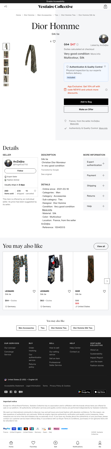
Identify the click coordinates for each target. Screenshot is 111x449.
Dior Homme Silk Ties (82, 328)
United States (28, 432)
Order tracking (32, 349)
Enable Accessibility (55, 1)
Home (18, 15)
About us (94, 349)
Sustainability (96, 353)
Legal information (33, 385)
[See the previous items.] (4, 281)
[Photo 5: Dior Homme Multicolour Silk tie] (6, 78)
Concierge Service (9, 353)
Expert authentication (94, 163)
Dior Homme (29, 15)
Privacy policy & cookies (60, 385)
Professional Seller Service (55, 364)
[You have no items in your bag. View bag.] (105, 6)
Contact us (75, 351)
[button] (105, 6)
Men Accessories (44, 15)
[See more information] (106, 89)
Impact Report (96, 357)
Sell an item (54, 358)
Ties (56, 15)
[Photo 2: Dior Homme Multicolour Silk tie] (6, 54)
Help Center (75, 347)
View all (101, 246)
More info (95, 53)
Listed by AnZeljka (99, 45)
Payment (91, 175)
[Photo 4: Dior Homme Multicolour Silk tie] (6, 70)
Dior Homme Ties (68, 15)
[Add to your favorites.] (34, 291)
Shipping (91, 185)
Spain (45, 432)
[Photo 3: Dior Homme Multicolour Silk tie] (6, 62)
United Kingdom (15, 432)
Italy (50, 432)
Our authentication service (35, 357)
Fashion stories (97, 365)
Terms (45, 385)
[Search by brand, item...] (5, 6)
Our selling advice (54, 353)
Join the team (96, 361)
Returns (91, 195)
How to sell (54, 347)
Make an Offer (86, 109)
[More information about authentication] (105, 66)
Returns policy (32, 365)
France (5, 432)
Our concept (9, 347)
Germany (38, 432)
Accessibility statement (14, 385)
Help (89, 206)
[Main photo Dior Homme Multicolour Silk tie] (6, 46)
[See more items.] (107, 281)
